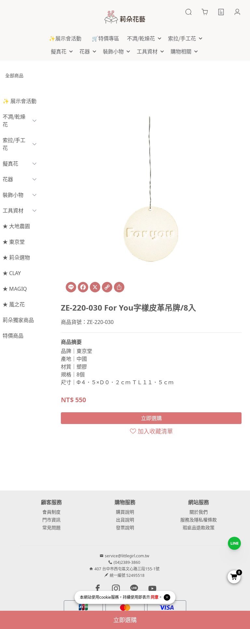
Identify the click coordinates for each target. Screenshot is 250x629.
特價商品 (13, 335)
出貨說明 (125, 520)
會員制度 (51, 512)
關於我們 (198, 512)
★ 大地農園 (16, 226)
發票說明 (125, 527)
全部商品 (14, 75)
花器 (8, 179)
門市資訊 (51, 520)
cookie (105, 597)
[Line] (71, 287)
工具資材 (13, 210)
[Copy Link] (107, 287)
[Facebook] (83, 287)
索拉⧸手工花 (14, 144)
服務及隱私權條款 (198, 520)
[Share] (119, 287)
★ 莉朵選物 (16, 257)
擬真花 (10, 163)
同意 (155, 597)
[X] (95, 287)
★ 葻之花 (14, 304)
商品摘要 (71, 341)
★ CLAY (12, 273)
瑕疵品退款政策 (199, 527)
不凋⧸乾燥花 (14, 120)
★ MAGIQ (15, 288)
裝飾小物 (13, 194)
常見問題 (51, 527)
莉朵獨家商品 (18, 320)
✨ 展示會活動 (19, 101)
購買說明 (125, 512)
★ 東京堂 (14, 241)
